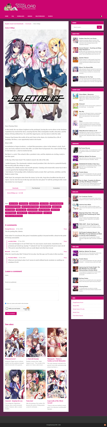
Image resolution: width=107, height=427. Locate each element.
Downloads (20, 16)
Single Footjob (47, 212)
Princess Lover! (10, 359)
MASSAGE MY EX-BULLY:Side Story (89, 164)
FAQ (13, 16)
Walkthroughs (40, 16)
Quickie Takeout (84, 57)
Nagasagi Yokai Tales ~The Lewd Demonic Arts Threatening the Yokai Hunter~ (89, 214)
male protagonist (10, 209)
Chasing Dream (83, 286)
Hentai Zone (76, 312)
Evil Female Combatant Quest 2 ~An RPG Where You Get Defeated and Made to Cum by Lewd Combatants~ (90, 234)
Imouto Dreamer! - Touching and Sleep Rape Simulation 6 (90, 48)
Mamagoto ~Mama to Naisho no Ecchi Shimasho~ (56, 360)
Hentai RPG (76, 305)
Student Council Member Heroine (14, 215)
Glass (81, 121)
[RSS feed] (105, 425)
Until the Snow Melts (85, 204)
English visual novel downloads (14, 23)
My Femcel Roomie (84, 148)
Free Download (36, 188)
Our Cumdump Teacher (85, 196)
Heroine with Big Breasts (56, 203)
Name (6, 275)
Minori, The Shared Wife (86, 67)
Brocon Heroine (13, 203)
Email (10, 282)
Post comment (11, 313)
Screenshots (56, 188)
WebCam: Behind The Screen (87, 156)
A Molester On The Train (86, 77)
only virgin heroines (44, 209)
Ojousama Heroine (32, 209)
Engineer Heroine (34, 203)
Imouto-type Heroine (45, 206)
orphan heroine (55, 209)
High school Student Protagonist (30, 206)
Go (99, 27)
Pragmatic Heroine (22, 212)
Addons (30, 16)
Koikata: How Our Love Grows (87, 38)
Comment (7, 289)
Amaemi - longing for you (13, 401)
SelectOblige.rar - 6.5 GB (15, 193)
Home (6, 16)
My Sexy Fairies (83, 278)
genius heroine (44, 203)
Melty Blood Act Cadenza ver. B (88, 130)
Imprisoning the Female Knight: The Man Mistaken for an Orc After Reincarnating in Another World (89, 268)
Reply (65, 229)
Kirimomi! (82, 104)
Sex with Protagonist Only (35, 212)
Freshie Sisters (83, 172)
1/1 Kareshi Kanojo (32, 359)
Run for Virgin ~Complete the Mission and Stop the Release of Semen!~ (90, 181)
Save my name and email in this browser (17, 303)
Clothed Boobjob (24, 203)
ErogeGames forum (78, 302)
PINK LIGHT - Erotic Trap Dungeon (89, 224)
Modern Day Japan (21, 209)
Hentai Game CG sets (78, 309)
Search (50, 16)
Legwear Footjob (57, 206)
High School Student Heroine (13, 206)
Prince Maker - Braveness (86, 94)
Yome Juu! (29, 401)
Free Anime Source (78, 315)
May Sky (81, 111)
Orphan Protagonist (10, 212)
